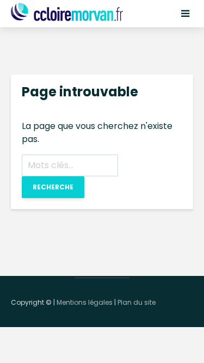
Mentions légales (85, 302)
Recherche (53, 187)
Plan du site (137, 302)
